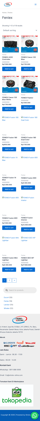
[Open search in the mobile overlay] (20, 290)
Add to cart (9, 69)
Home (4, 12)
